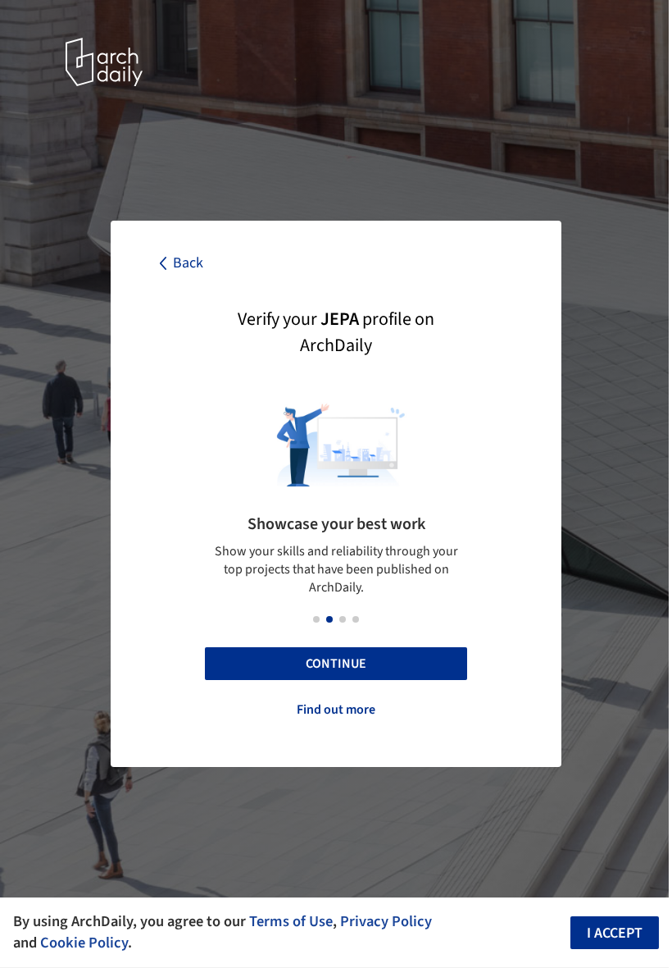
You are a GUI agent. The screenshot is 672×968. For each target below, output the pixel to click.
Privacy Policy (386, 921)
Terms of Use (291, 921)
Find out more (336, 710)
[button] (316, 619)
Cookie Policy (84, 942)
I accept (614, 933)
